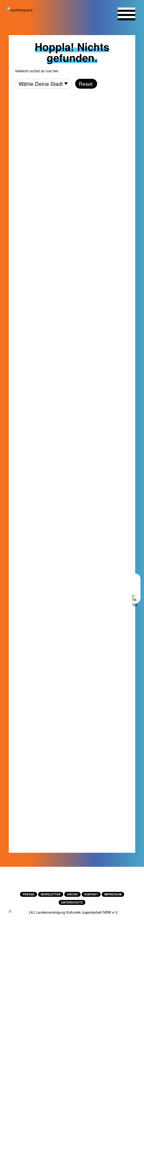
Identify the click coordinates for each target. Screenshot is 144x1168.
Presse (28, 894)
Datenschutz (72, 902)
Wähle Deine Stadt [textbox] (41, 83)
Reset (86, 83)
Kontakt (91, 894)
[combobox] (43, 83)
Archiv (72, 894)
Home (72, 879)
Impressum (113, 894)
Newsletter (51, 894)
